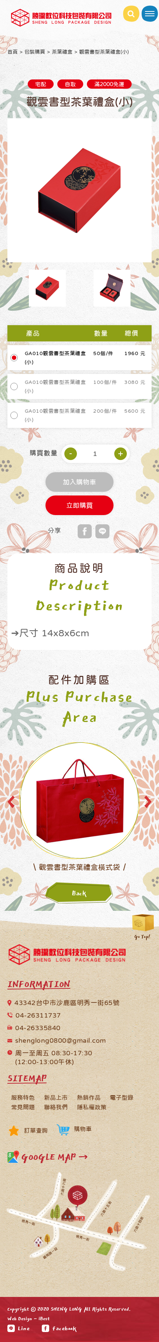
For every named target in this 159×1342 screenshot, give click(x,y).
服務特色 (23, 1097)
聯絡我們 (56, 1107)
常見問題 (23, 1107)
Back (79, 893)
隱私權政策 (91, 1107)
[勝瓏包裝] (67, 956)
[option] (79, 190)
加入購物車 (79, 483)
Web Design (19, 1318)
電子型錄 (121, 1097)
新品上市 (56, 1097)
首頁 (12, 51)
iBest (44, 1318)
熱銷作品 (89, 1097)
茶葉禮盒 (62, 51)
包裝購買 (34, 51)
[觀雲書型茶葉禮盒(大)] (79, 800)
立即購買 (79, 506)
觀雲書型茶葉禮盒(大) (79, 867)
